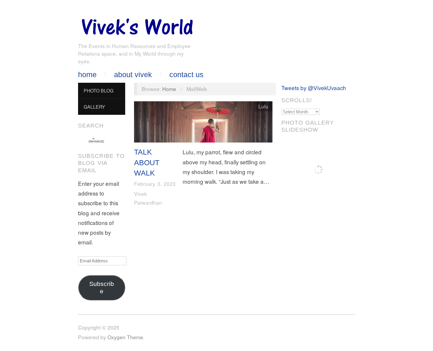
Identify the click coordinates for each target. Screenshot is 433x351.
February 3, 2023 (155, 183)
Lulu (263, 106)
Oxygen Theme (125, 337)
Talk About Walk (146, 162)
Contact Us (186, 74)
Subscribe (101, 287)
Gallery (94, 106)
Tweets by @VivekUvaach (313, 88)
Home (87, 74)
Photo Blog (98, 90)
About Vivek (133, 74)
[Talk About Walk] (203, 123)
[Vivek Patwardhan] (137, 25)
